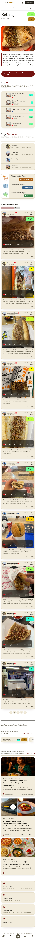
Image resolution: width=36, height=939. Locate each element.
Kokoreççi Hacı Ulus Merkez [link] (13, 645)
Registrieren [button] (29, 2)
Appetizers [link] (5, 18)
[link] (9, 2)
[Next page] (25, 712)
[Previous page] (10, 712)
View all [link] (30, 753)
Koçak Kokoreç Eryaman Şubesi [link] (13, 344)
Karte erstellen (28, 187)
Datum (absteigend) (6, 207)
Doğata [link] (7, 595)
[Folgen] (31, 244)
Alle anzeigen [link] (28, 733)
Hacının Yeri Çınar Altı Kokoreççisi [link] (13, 695)
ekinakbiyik (11, 213)
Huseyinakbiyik (12, 313)
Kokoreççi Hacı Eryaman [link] (12, 545)
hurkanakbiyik (12, 463)
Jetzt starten (28, 195)
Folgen (31, 19)
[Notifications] (22, 2)
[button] (18, 776)
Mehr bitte (4, 68)
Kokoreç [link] (28, 8)
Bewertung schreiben (26, 179)
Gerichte (12, 8)
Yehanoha (10, 263)
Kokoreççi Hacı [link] (9, 494)
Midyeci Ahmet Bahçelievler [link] (12, 294)
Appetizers (20, 8)
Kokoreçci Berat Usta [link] (11, 394)
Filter (18, 207)
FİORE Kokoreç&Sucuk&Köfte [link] (12, 244)
